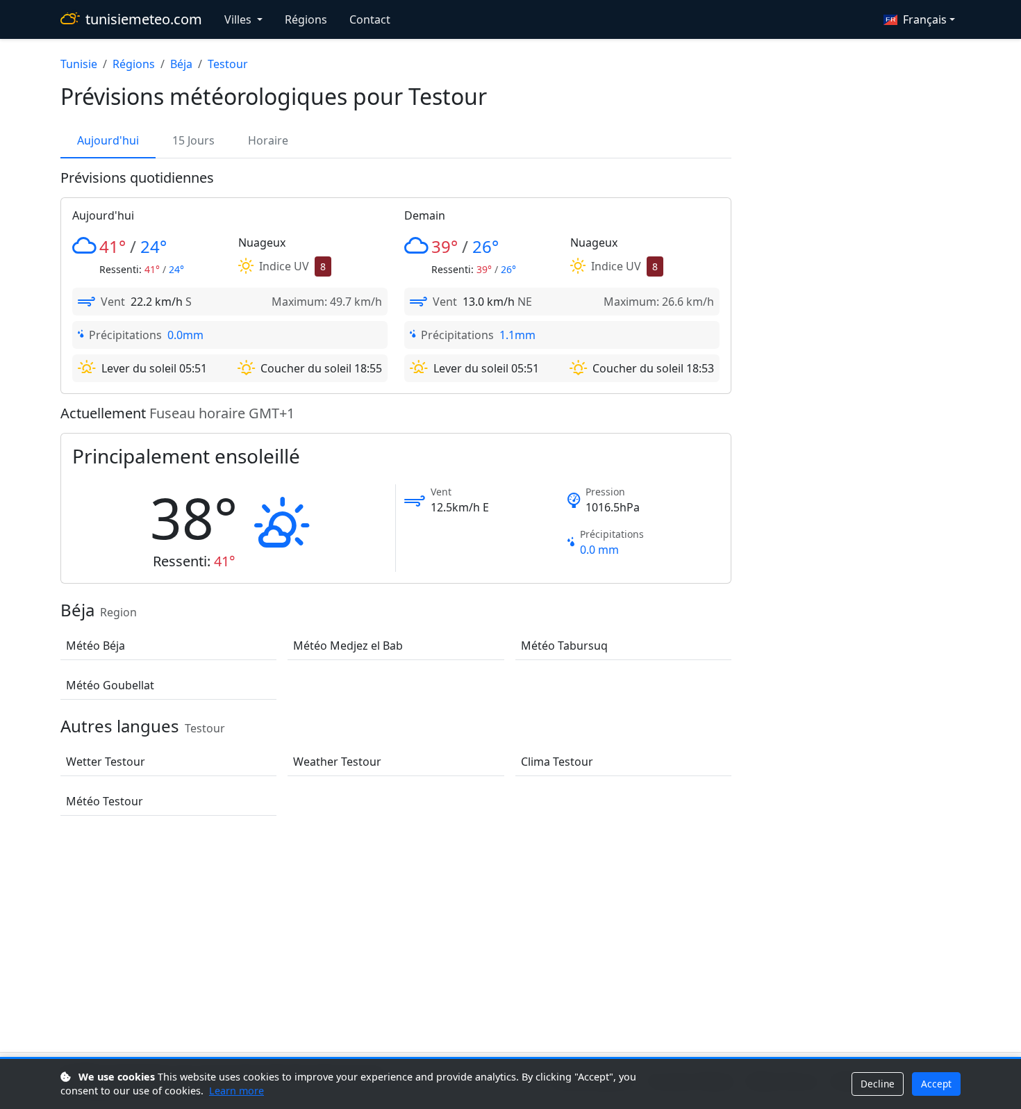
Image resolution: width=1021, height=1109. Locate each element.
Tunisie (78, 64)
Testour (228, 64)
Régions (306, 19)
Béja (181, 64)
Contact (369, 19)
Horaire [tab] (268, 140)
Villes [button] (239, 19)
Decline (878, 1083)
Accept (936, 1083)
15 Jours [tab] (193, 140)
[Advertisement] (510, 936)
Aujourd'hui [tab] (108, 140)
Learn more (236, 1090)
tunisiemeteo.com (143, 19)
